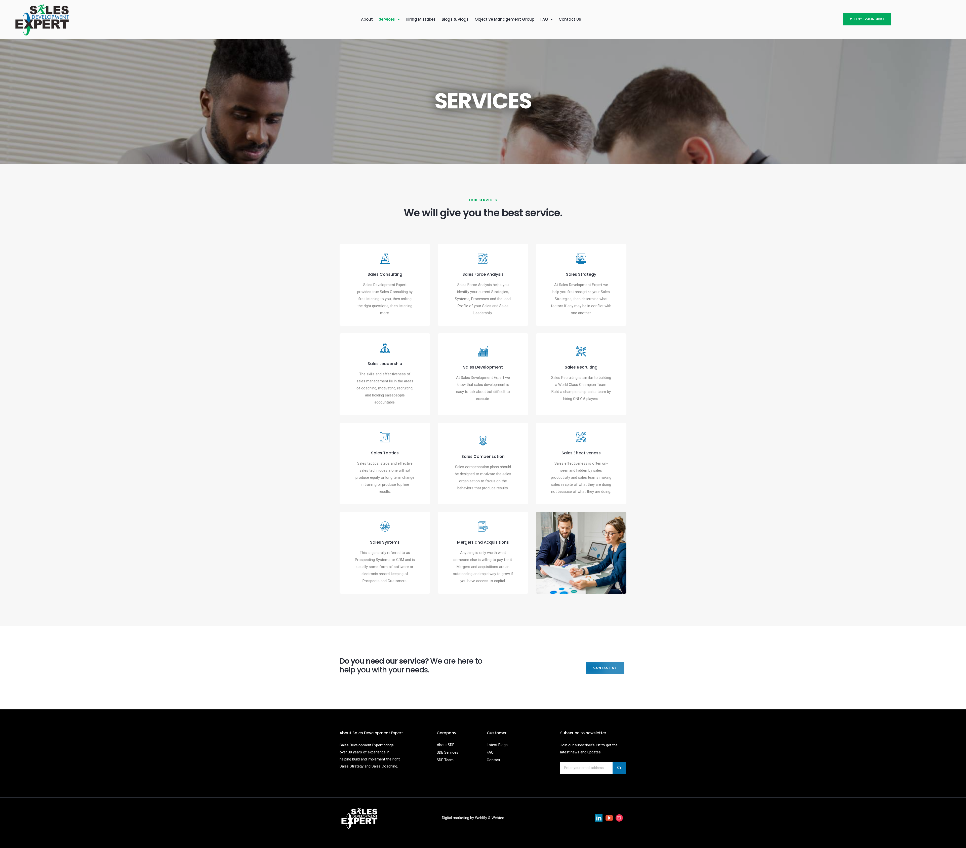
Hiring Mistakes (421, 19)
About (367, 19)
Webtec (498, 818)
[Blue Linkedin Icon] (599, 818)
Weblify (481, 818)
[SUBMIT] (619, 768)
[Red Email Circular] (619, 818)
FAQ (544, 19)
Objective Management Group (504, 19)
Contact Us (570, 19)
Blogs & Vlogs (455, 19)
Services (387, 19)
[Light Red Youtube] (609, 818)
